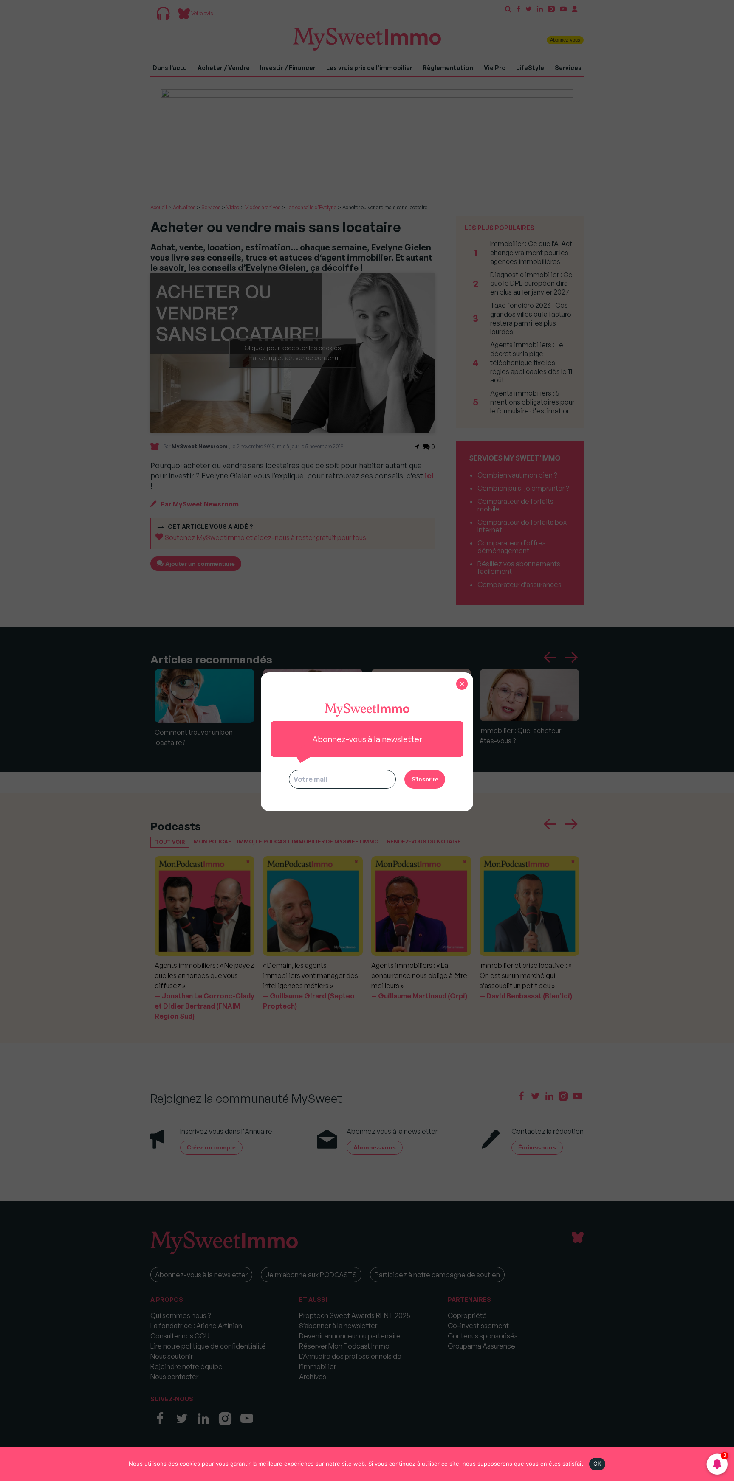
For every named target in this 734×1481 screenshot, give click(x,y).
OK (597, 1463)
